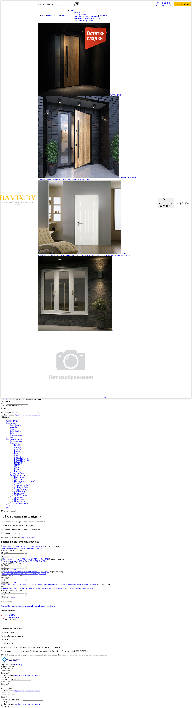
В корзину (5, 557)
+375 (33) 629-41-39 (163, 5)
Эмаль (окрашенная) (93, 255)
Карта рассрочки (80, 14)
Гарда (53, 179)
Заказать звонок (183, 4)
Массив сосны (19, 501)
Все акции (66, 15)
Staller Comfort (61, 179)
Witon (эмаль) (19, 479)
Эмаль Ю (17, 483)
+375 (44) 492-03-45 (163, 3)
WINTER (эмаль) (20, 495)
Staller (69, 179)
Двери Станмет (15, 425)
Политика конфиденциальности (86, 16)
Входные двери (125, 177)
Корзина (4, 399)
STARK (17, 467)
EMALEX (18, 463)
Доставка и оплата (55, 15)
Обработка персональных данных (87, 18)
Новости (35, 606)
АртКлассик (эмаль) (21, 487)
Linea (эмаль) (19, 477)
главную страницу (27, 537)
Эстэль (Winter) (20, 489)
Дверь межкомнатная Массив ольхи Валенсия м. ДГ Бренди (23, 574)
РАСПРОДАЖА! (116, 95)
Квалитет (17, 471)
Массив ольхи (19, 499)
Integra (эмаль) (19, 493)
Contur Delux (19, 457)
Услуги (52, 606)
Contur (16, 455)
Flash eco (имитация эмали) (24, 481)
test (105, 397)
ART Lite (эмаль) (20, 491)
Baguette (17, 451)
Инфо (72, 10)
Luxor (86, 179)
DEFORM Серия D (21, 459)
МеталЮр (47, 179)
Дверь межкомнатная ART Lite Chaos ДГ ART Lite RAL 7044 (24, 561)
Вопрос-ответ (44, 606)
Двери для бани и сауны (123, 255)
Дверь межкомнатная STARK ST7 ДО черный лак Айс (21, 548)
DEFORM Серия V (21, 461)
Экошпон (66, 255)
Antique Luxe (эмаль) (77, 255)
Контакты (104, 15)
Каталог (45, 15)
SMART (17, 465)
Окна (114, 330)
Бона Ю (17, 445)
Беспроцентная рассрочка (84, 20)
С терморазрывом (77, 179)
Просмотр (13, 557)
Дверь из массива (107, 255)
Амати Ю (17, 447)
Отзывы (77, 12)
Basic (16, 453)
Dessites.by (18, 664)
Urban (16, 469)
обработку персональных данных (27, 415)
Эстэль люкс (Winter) (22, 485)
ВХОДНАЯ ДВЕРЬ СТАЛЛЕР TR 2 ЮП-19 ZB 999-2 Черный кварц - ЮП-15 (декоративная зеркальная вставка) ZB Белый (48, 588)
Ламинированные (56, 255)
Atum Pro (17, 449)
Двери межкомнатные (13, 439)
